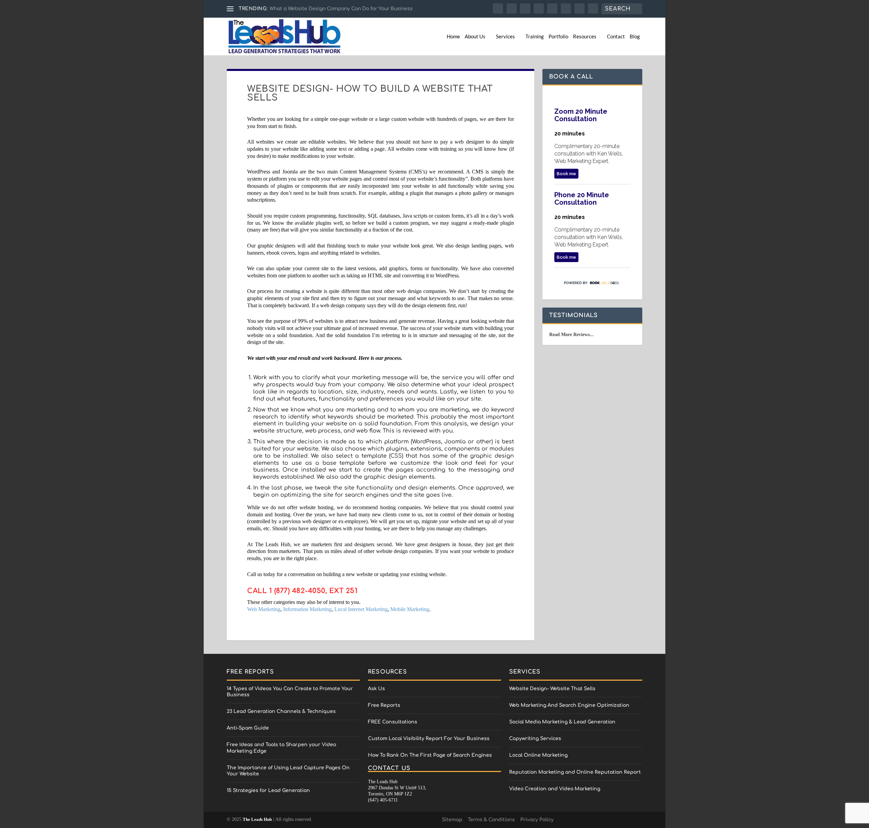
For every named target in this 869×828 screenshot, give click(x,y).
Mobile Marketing (409, 609)
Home (453, 36)
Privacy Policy (537, 819)
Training (534, 36)
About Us (475, 36)
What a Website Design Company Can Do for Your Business (341, 8)
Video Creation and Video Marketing (554, 788)
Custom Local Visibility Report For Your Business (428, 738)
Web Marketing (263, 609)
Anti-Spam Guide (248, 728)
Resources (584, 36)
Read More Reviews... (571, 334)
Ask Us (376, 688)
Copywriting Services (535, 738)
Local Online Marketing (538, 755)
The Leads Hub (257, 819)
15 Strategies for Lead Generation (268, 790)
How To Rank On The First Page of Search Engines (430, 755)
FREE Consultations (392, 721)
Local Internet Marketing (361, 609)
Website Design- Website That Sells (552, 688)
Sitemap (452, 819)
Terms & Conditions (491, 819)
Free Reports (384, 705)
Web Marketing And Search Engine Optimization (569, 705)
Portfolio (558, 36)
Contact (616, 36)
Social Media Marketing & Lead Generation (562, 721)
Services (505, 36)
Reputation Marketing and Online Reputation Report (575, 772)
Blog (635, 36)
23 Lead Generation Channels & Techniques (281, 711)
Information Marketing (307, 609)
